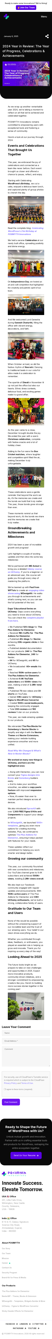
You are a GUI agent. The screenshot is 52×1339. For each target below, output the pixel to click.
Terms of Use (27, 1083)
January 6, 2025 (11, 36)
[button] (26, 1155)
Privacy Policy (10, 1083)
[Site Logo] (6, 16)
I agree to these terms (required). (19, 1089)
